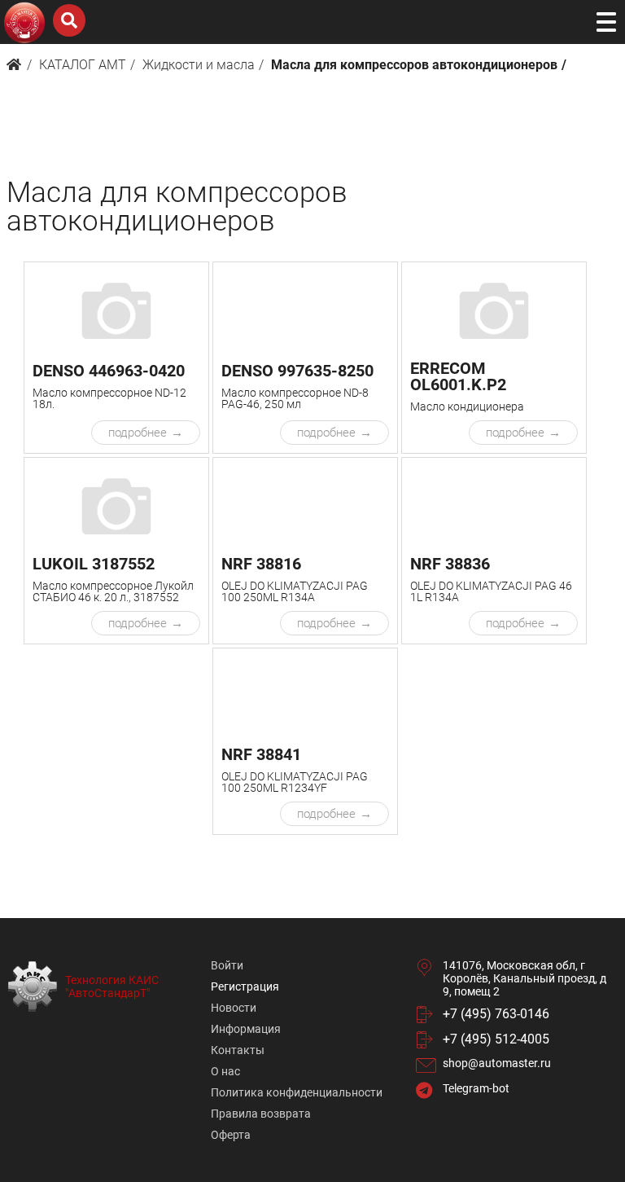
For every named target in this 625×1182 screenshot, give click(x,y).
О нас (225, 1071)
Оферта (231, 1134)
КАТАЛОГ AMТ (82, 65)
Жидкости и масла (198, 65)
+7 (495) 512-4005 (496, 1039)
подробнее (137, 432)
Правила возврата (261, 1113)
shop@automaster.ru (497, 1063)
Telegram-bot (476, 1088)
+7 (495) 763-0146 (496, 1014)
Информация (246, 1028)
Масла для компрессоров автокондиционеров (414, 65)
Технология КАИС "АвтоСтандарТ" (112, 986)
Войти (227, 965)
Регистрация (245, 986)
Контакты (237, 1050)
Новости (233, 1007)
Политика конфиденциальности (296, 1092)
